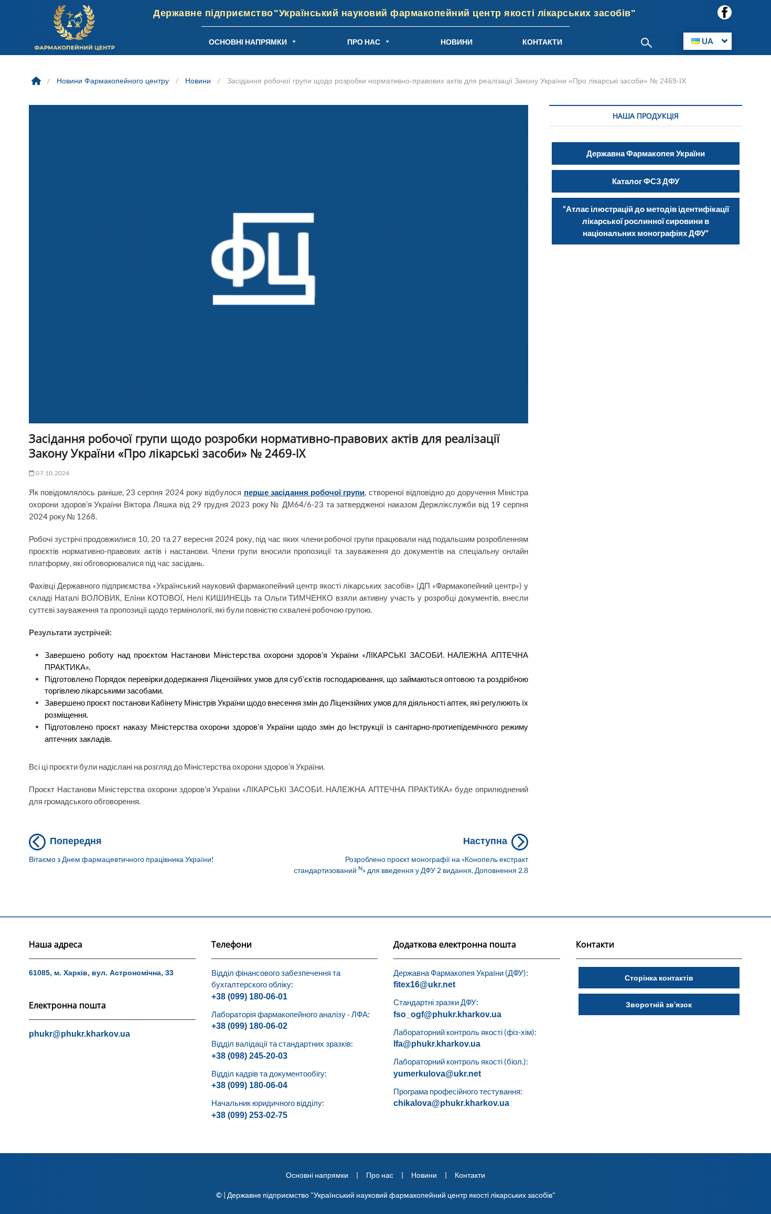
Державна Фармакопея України (645, 153)
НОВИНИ (457, 41)
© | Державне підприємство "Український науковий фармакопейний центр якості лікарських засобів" (385, 1194)
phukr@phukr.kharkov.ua (79, 1033)
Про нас (379, 1174)
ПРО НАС (363, 41)
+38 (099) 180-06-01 (249, 996)
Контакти (470, 1174)
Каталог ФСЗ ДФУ (645, 181)
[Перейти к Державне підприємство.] (37, 81)
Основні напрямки (317, 1174)
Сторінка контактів (659, 977)
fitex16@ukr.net (424, 984)
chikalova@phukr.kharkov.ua (451, 1103)
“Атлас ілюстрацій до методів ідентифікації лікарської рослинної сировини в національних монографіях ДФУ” (646, 221)
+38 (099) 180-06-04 (249, 1085)
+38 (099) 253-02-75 (249, 1115)
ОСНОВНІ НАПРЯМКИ (248, 41)
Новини (424, 1174)
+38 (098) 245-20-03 (249, 1055)
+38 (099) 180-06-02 (249, 1025)
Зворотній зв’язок (659, 1004)
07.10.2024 (52, 473)
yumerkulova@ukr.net (437, 1073)
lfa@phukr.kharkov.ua (436, 1043)
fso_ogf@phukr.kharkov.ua (447, 1014)
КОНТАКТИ (542, 41)
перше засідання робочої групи (304, 492)
